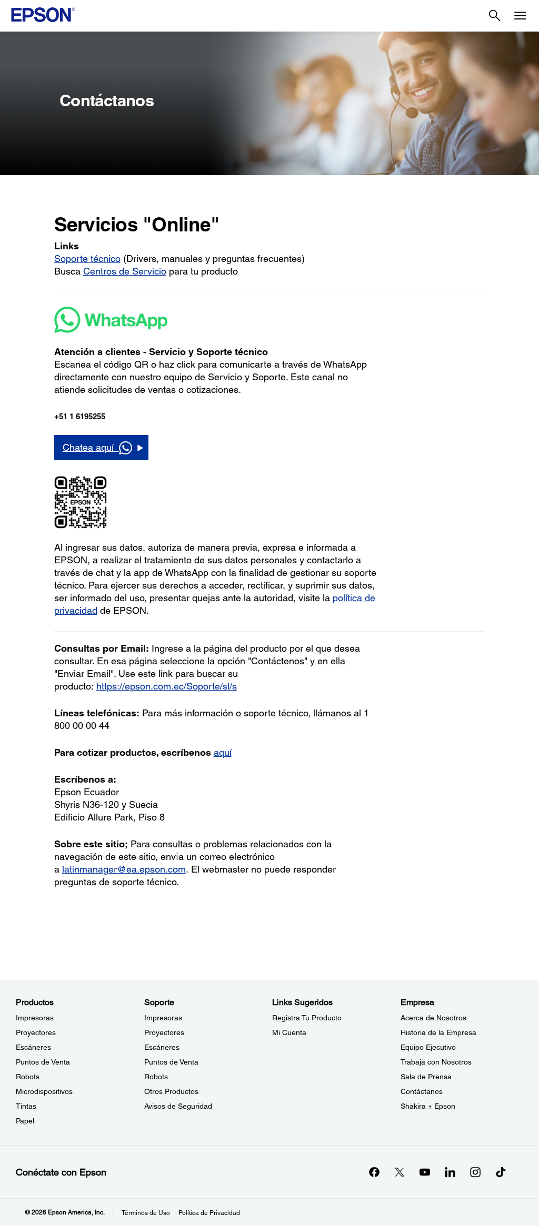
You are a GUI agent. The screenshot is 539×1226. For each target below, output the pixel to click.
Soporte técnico (87, 258)
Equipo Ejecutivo (428, 1047)
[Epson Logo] (43, 15)
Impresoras (35, 1018)
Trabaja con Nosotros (436, 1062)
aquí (223, 752)
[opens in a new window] (500, 1171)
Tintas (26, 1106)
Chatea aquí (91, 447)
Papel (25, 1121)
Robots (27, 1076)
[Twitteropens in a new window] (399, 1171)
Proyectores (36, 1032)
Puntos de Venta (43, 1062)
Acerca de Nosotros (433, 1018)
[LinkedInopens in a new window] (450, 1171)
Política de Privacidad (209, 1213)
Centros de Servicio (124, 271)
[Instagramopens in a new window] (475, 1171)
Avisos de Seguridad (178, 1106)
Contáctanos (422, 1091)
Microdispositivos (44, 1091)
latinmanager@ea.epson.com (124, 869)
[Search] (494, 15)
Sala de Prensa (426, 1076)
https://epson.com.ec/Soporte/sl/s (166, 686)
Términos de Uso (146, 1213)
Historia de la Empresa (438, 1032)
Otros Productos (171, 1091)
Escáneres (33, 1047)
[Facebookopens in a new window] (374, 1171)
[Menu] (520, 15)
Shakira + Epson (428, 1106)
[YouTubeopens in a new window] (424, 1171)
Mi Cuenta (289, 1032)
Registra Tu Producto (307, 1018)
